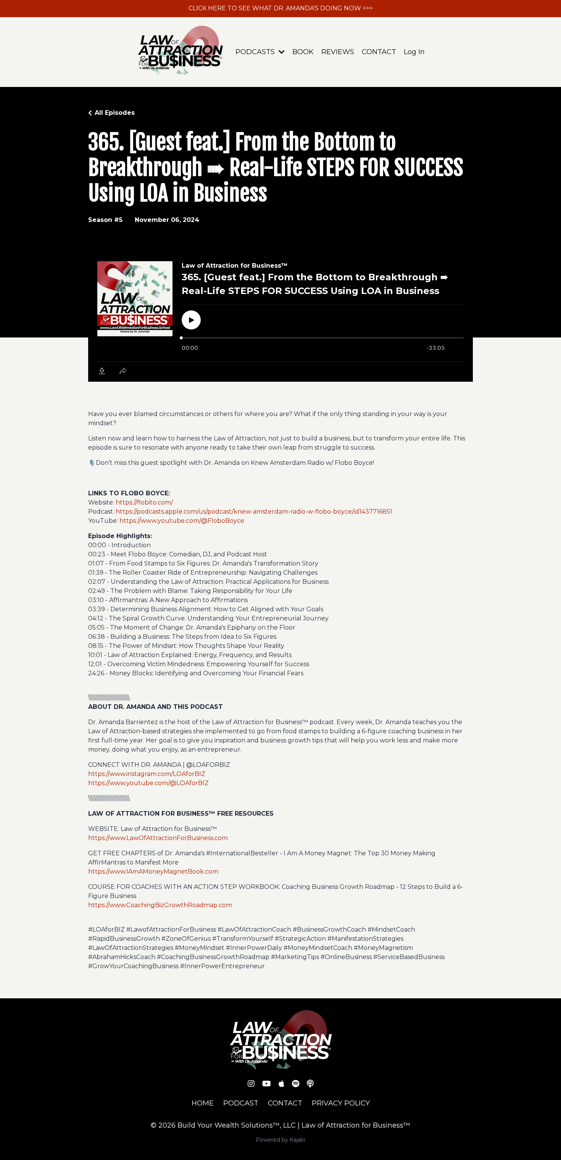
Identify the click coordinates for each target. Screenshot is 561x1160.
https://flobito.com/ (144, 502)
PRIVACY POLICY (341, 1103)
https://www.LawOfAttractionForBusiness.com (158, 838)
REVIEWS (337, 52)
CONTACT (379, 52)
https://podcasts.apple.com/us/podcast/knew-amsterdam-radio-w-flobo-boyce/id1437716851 (254, 511)
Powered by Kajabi (280, 1139)
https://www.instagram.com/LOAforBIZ (146, 774)
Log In (414, 52)
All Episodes (115, 112)
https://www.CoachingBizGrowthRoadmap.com (160, 905)
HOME (203, 1103)
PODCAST (240, 1103)
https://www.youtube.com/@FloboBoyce (181, 520)
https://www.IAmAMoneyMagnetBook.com (153, 871)
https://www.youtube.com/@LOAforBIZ (148, 783)
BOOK (303, 52)
